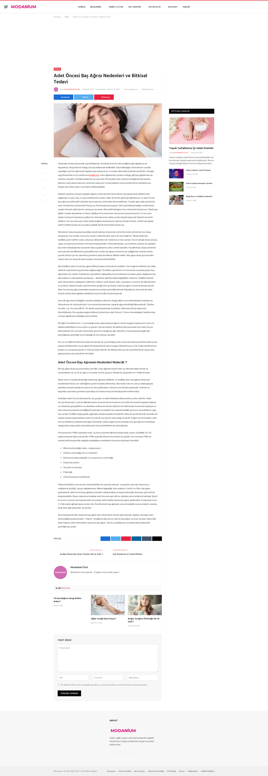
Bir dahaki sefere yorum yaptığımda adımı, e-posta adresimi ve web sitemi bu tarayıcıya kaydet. (104, 685)
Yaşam (186, 7)
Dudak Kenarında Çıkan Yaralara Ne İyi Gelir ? (81, 554)
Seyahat (173, 7)
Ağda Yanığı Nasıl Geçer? (103, 618)
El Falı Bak (171, 771)
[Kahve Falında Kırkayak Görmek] (176, 186)
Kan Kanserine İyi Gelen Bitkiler (127, 554)
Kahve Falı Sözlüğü (156, 771)
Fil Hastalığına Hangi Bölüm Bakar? (67, 600)
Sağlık (82, 7)
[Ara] (263, 7)
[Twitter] (44, 178)
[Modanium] (24, 7)
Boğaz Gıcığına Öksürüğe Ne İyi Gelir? (143, 620)
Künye (182, 771)
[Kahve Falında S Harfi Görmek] (176, 173)
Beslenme (95, 7)
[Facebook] (44, 171)
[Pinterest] (44, 192)
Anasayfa (111, 771)
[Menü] (6, 7)
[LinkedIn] (44, 185)
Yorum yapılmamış (131, 89)
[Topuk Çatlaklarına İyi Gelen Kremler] (191, 130)
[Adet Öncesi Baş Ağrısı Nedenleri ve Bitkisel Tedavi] (108, 130)
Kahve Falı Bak (125, 771)
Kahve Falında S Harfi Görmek (198, 170)
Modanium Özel (72, 89)
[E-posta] (44, 199)
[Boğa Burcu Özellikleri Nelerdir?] (176, 200)
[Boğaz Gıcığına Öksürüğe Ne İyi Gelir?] (145, 605)
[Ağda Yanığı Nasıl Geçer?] (108, 605)
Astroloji (155, 7)
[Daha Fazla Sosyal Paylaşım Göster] (117, 97)
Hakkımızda (193, 771)
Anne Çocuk (116, 7)
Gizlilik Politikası (207, 771)
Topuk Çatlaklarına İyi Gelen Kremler (191, 148)
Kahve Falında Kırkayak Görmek (199, 183)
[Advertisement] (134, 42)
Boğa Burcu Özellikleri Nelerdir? (199, 196)
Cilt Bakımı (134, 7)
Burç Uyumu (139, 771)
